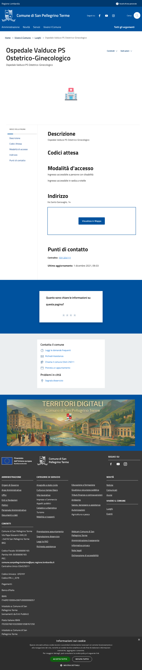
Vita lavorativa (43, 495)
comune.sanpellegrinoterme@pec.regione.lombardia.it (28, 562)
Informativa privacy (81, 545)
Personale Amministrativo (14, 510)
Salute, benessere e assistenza (86, 505)
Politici (5, 505)
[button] (71, 665)
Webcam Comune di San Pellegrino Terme (83, 533)
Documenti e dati (10, 515)
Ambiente (76, 500)
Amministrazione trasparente (85, 540)
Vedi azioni (125, 50)
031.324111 (65, 257)
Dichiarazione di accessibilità (85, 555)
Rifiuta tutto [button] (82, 659)
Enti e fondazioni (9, 500)
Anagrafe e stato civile (47, 485)
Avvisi (109, 495)
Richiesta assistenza (46, 546)
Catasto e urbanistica (47, 507)
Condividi (111, 50)
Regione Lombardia (11, 3)
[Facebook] (98, 15)
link (97, 653)
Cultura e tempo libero (47, 490)
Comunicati (111, 490)
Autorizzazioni (78, 510)
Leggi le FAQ (42, 541)
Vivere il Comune (23, 37)
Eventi (109, 513)
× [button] (139, 640)
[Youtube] (105, 15)
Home (8, 37)
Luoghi (38, 37)
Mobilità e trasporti (46, 516)
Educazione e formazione (83, 485)
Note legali (77, 550)
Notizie (109, 485)
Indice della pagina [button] (17, 129)
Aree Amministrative (11, 490)
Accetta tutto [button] (60, 659)
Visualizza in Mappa (91, 221)
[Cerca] (137, 15)
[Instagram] (112, 15)
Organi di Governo (10, 485)
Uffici (4, 495)
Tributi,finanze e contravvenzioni (87, 495)
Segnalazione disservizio (48, 536)
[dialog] (71, 653)
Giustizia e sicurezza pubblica (85, 490)
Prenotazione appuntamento (50, 531)
